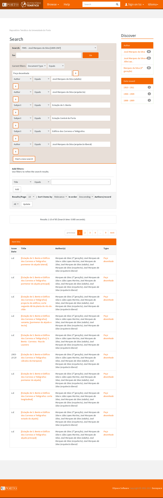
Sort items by (45, 196)
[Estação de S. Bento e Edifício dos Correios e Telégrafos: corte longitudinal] (36, 396)
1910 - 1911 (129, 87)
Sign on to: (135, 4)
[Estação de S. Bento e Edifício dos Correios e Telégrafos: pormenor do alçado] (35, 376)
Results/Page (19, 196)
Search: (16, 47)
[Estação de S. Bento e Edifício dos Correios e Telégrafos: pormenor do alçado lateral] (35, 261)
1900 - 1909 (129, 93)
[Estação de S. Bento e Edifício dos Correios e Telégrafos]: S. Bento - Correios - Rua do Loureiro (35, 340)
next (112, 232)
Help (67, 4)
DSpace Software (121, 488)
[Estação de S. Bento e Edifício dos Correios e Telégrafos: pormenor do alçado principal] (35, 280)
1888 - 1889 (129, 100)
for (13, 55)
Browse (52, 4)
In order (73, 196)
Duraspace (157, 488)
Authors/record (103, 196)
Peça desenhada (108, 260)
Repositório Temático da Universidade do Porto (30, 30)
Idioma (152, 4)
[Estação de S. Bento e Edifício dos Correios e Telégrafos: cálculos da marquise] (35, 357)
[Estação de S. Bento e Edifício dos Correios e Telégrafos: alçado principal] (35, 434)
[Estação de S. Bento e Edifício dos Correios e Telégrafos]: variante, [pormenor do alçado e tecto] (36, 320)
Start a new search (24, 158)
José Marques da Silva (134, 51)
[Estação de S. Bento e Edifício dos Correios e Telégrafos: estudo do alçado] (35, 415)
